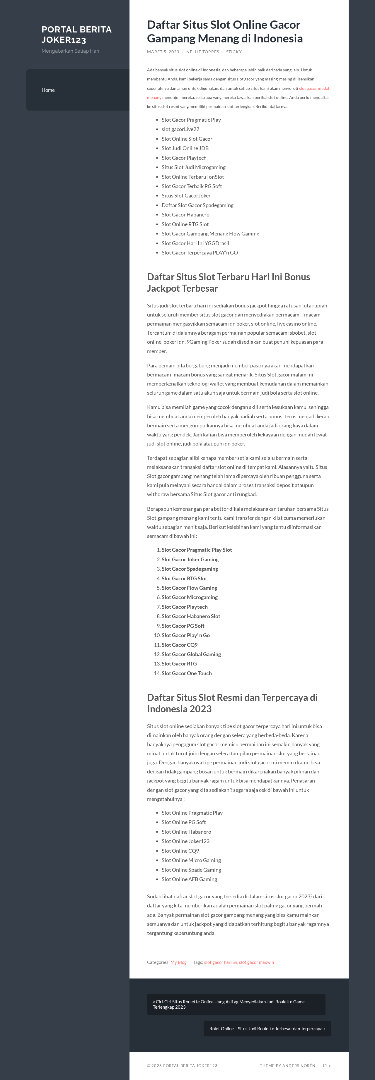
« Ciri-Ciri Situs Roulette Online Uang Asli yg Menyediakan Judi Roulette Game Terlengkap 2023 (229, 1004)
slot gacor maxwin (256, 962)
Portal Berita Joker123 (77, 34)
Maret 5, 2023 (163, 51)
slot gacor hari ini (220, 962)
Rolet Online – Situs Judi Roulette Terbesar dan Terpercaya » (267, 1028)
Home (48, 90)
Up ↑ (326, 1065)
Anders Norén (299, 1065)
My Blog (179, 962)
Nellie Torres (202, 51)
